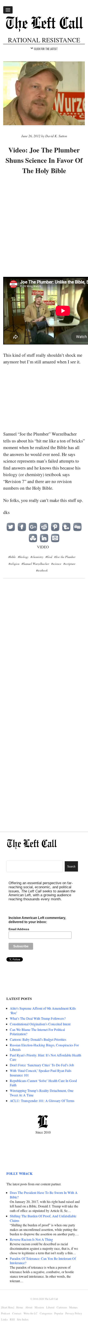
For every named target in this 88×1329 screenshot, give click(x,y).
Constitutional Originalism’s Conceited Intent (40, 1024)
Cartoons (62, 1307)
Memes (73, 1307)
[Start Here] (7, 1307)
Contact (16, 1313)
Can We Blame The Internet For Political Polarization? (37, 1031)
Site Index (23, 1319)
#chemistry (37, 557)
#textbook (42, 570)
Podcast (5, 1313)
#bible (12, 557)
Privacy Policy (73, 1313)
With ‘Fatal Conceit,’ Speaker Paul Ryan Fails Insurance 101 (40, 1072)
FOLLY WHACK (19, 1173)
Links (4, 1319)
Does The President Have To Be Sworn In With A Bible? (44, 1194)
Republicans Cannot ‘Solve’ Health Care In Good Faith (43, 1082)
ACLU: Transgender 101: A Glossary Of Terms (42, 1100)
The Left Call (51, 1298)
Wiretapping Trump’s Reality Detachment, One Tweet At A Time (41, 1092)
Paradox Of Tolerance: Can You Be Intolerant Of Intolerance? (43, 1260)
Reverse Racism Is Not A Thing (31, 1239)
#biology (23, 557)
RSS (12, 1319)
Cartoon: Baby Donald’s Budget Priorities (38, 1039)
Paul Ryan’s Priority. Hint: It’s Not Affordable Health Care (45, 1057)
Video (43, 546)
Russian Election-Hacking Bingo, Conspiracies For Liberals (44, 1047)
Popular (58, 1313)
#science (56, 564)
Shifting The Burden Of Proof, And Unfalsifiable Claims (43, 1218)
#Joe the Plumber (64, 557)
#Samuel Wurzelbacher (35, 564)
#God (48, 557)
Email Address (19, 929)
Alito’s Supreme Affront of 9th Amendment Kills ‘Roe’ (43, 1010)
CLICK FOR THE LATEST (46, 49)
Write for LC (30, 1313)
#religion (14, 564)
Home (19, 1307)
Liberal (50, 1307)
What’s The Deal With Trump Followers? (38, 1018)
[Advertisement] (44, 226)
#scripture (69, 564)
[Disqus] (44, 651)
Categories (46, 1313)
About (28, 1307)
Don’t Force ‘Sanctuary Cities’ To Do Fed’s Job (42, 1065)
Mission (39, 1307)
